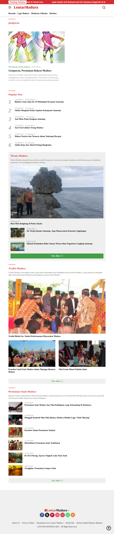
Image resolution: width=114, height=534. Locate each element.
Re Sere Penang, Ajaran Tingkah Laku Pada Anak (45, 456)
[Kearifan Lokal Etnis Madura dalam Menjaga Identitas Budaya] (31, 353)
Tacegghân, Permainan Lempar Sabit (40, 468)
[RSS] (73, 515)
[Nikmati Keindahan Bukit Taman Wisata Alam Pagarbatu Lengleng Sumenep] (17, 246)
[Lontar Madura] (25, 7)
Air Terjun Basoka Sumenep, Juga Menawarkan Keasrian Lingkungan (56, 231)
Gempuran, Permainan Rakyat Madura (29, 70)
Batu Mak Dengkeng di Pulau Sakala (26, 224)
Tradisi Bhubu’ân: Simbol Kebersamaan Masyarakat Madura (34, 336)
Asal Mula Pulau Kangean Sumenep (30, 119)
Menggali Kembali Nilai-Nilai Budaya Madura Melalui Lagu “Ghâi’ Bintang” (57, 418)
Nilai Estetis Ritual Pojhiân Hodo (73, 369)
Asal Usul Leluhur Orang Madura (29, 128)
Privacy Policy (28, 523)
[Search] (104, 7)
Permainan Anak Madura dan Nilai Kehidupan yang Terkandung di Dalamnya (57, 405)
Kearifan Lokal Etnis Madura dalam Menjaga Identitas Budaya (31, 370)
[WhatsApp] (67, 515)
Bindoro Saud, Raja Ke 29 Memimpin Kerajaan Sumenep (39, 102)
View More (56, 256)
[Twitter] (47, 515)
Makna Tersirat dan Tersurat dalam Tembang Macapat (38, 136)
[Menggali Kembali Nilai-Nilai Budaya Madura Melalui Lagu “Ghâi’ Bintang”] (15, 420)
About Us (16, 523)
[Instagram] (57, 515)
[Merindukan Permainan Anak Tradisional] (15, 445)
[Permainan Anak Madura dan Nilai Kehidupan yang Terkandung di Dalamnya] (15, 407)
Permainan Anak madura (19, 67)
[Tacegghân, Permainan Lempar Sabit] (15, 470)
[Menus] (10, 7)
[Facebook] (42, 515)
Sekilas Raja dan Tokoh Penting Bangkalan (33, 145)
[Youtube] (62, 515)
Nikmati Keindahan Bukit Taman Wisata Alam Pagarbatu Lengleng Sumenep (59, 244)
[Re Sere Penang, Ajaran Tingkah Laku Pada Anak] (15, 458)
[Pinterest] (52, 515)
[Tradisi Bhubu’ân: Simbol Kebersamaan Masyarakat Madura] (57, 306)
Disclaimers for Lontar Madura (50, 523)
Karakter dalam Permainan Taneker (39, 430)
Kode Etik (70, 523)
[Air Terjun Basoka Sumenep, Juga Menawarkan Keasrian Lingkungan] (17, 233)
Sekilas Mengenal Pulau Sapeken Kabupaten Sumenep (38, 110)
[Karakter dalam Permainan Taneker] (15, 432)
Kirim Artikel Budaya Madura (89, 523)
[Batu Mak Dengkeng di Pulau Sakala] (57, 192)
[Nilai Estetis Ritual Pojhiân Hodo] (82, 353)
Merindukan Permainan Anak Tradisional (42, 443)
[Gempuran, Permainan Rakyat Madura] (36, 47)
